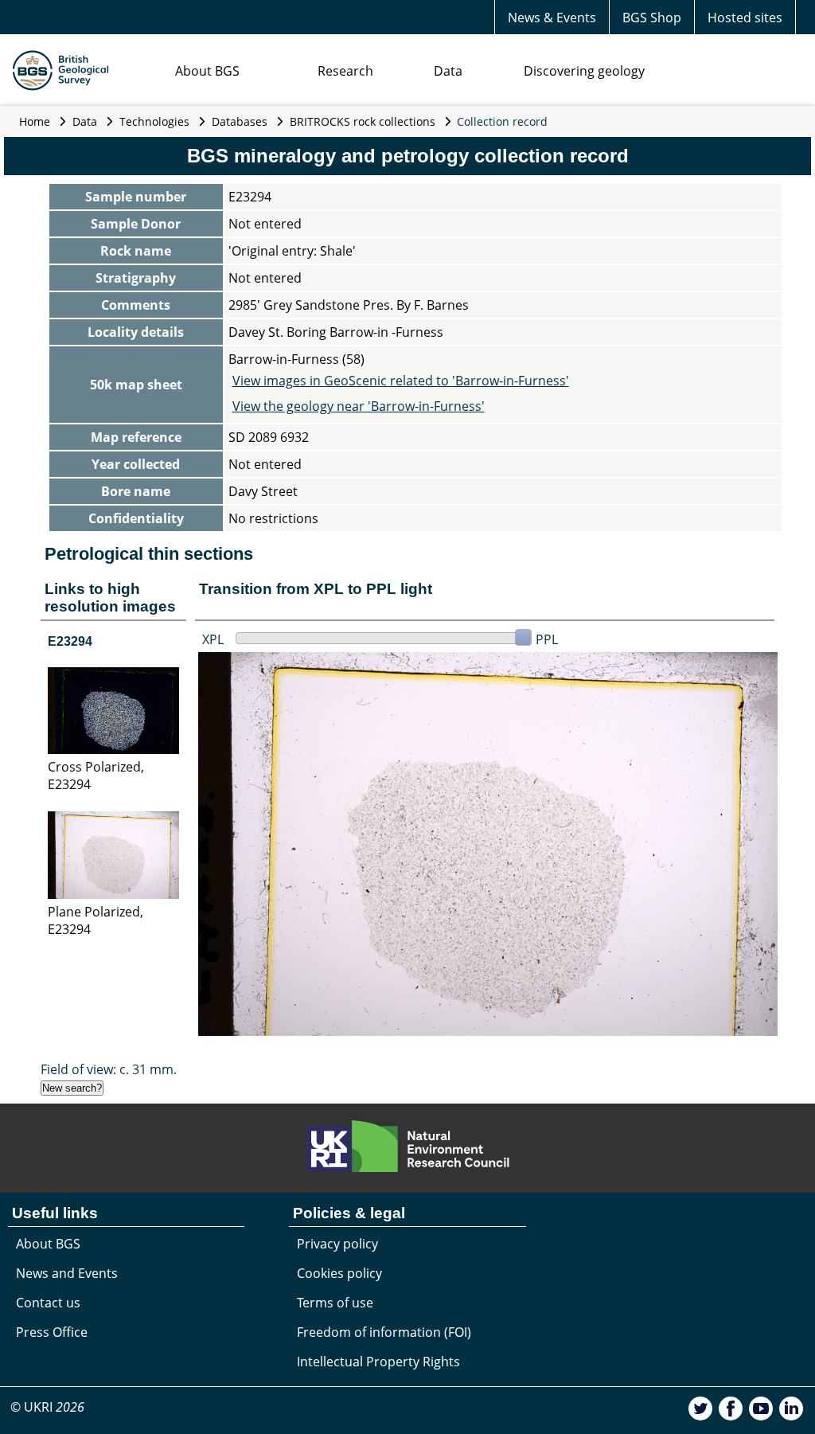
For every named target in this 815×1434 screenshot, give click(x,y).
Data (448, 71)
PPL (547, 639)
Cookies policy (339, 1273)
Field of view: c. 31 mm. (109, 1069)
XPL (213, 639)
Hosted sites (745, 17)
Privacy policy (337, 1243)
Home (34, 121)
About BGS (207, 71)
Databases (239, 121)
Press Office (52, 1332)
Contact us (48, 1302)
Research (345, 71)
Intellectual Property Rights (378, 1361)
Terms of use (335, 1302)
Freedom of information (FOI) (384, 1332)
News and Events (67, 1273)
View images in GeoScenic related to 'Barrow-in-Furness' (400, 380)
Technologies (154, 121)
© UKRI (47, 1407)
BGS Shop (651, 17)
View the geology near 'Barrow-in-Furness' (358, 406)
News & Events (552, 17)
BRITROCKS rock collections (362, 121)
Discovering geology (584, 71)
